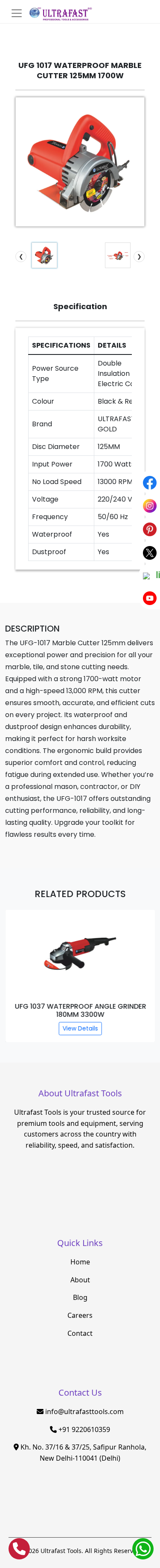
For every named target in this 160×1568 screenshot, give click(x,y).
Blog (80, 1297)
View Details (80, 1028)
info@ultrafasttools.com (84, 1411)
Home (80, 1262)
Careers (80, 1315)
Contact (80, 1333)
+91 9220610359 (84, 1429)
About (80, 1280)
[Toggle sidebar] (16, 13)
